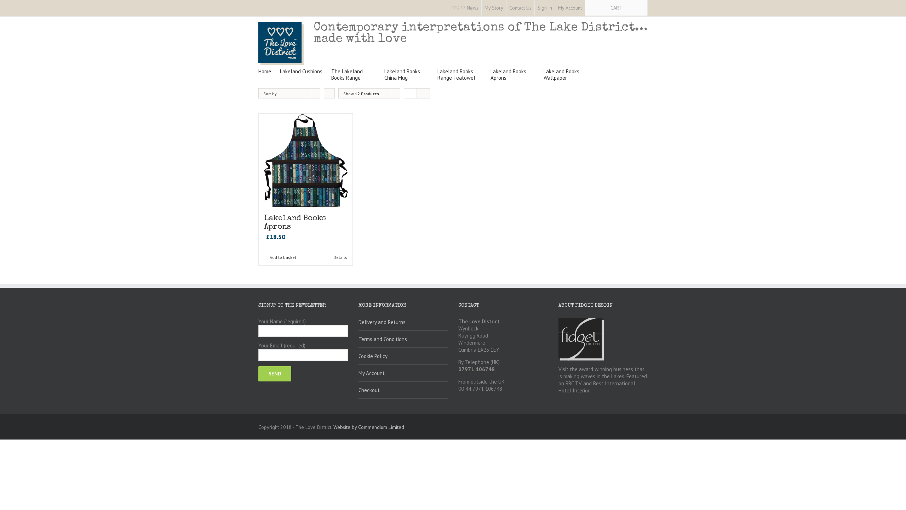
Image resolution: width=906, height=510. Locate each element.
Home (264, 71)
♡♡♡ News (465, 8)
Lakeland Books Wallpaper (561, 74)
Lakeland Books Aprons (508, 74)
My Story (493, 8)
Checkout (369, 390)
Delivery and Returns (382, 322)
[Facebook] (260, 8)
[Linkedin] (306, 8)
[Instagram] (283, 8)
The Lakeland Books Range (347, 74)
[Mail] (317, 8)
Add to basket (283, 257)
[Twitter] (272, 8)
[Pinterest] (294, 8)
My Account (570, 8)
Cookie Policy (373, 356)
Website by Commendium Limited (368, 427)
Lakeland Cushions (301, 71)
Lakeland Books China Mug (402, 74)
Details (340, 257)
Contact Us (520, 8)
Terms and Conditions (383, 339)
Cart (616, 8)
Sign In (545, 8)
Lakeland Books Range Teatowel (456, 74)
